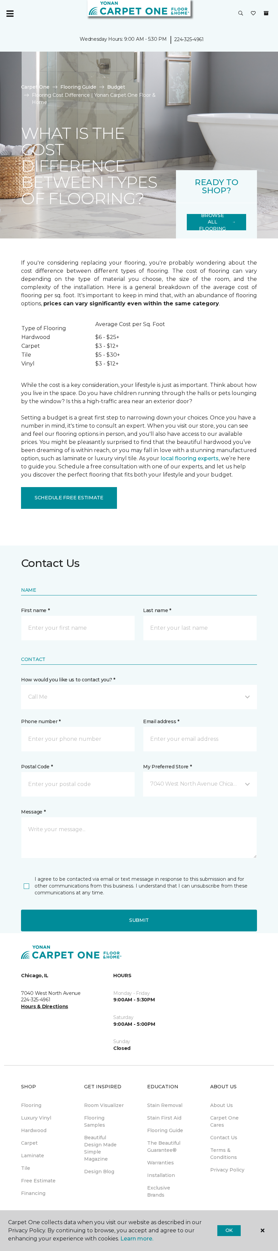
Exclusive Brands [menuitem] (158, 1191)
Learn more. (136, 1238)
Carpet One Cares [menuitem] (224, 1121)
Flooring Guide (78, 87)
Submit (139, 920)
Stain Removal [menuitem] (164, 1105)
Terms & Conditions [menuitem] (223, 1153)
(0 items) (266, 13)
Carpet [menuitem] (29, 1143)
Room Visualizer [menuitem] (104, 1105)
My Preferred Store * (167, 766)
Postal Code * (37, 766)
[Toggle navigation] (9, 13)
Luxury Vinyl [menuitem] (36, 1118)
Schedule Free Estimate (69, 498)
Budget (116, 87)
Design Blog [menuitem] (99, 1171)
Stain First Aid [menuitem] (164, 1118)
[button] (240, 13)
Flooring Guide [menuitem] (165, 1130)
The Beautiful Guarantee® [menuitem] (163, 1146)
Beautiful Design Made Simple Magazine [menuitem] (100, 1148)
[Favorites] (253, 13)
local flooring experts (190, 458)
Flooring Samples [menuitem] (94, 1121)
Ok (229, 1230)
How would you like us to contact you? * (68, 679)
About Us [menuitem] (221, 1105)
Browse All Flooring (212, 222)
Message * (33, 811)
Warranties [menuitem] (160, 1163)
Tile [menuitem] (25, 1168)
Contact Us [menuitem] (223, 1137)
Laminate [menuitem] (32, 1155)
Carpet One (35, 87)
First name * (35, 610)
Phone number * (41, 721)
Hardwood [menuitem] (33, 1130)
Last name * (157, 610)
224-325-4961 (189, 39)
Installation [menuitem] (161, 1175)
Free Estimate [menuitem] (38, 1181)
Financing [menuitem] (33, 1193)
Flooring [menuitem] (31, 1105)
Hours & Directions (44, 1006)
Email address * (161, 721)
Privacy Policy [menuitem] (227, 1170)
